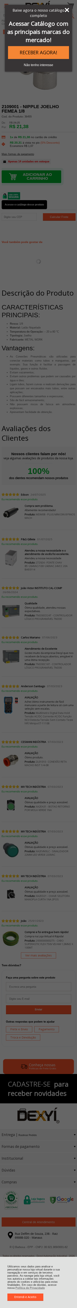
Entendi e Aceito (25, 1297)
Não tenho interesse (38, 65)
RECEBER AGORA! (38, 52)
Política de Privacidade (30, 1287)
